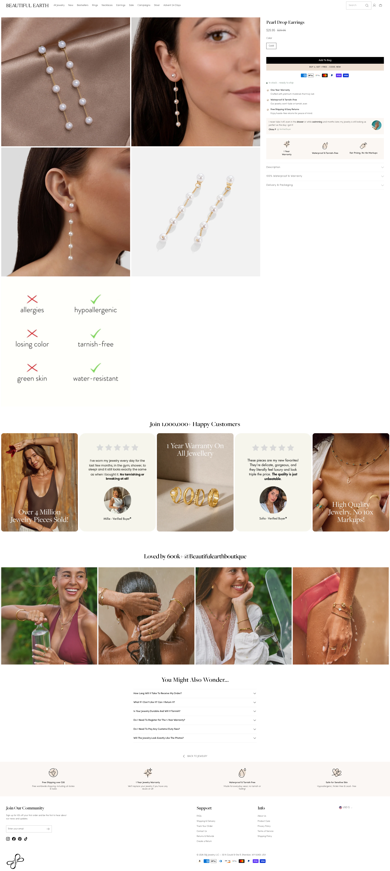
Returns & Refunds (205, 836)
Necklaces (107, 5)
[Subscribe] (48, 829)
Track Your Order (205, 826)
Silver (157, 5)
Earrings (120, 5)
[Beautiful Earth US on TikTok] (26, 839)
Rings (95, 5)
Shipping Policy (265, 836)
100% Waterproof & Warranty (284, 176)
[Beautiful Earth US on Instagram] (8, 839)
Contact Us (202, 831)
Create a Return (204, 841)
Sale (131, 5)
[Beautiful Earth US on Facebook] (14, 839)
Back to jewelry (197, 756)
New (70, 5)
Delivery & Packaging (279, 185)
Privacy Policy (264, 826)
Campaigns (143, 5)
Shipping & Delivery (206, 821)
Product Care (264, 821)
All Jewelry (59, 5)
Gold (271, 46)
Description (273, 167)
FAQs (199, 816)
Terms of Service (265, 831)
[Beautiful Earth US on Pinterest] (20, 839)
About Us (262, 816)
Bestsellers (82, 5)
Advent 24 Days (172, 5)
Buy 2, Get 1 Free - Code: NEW (325, 67)
